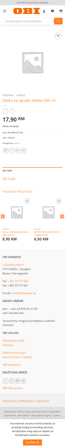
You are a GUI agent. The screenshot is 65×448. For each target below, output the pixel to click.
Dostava (7, 345)
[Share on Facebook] (11, 150)
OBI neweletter (11, 365)
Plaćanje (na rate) (13, 340)
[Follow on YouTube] (23, 381)
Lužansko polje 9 (12, 265)
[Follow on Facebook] (5, 381)
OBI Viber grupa (12, 388)
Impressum (10, 401)
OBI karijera (27, 401)
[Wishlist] (52, 11)
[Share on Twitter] (17, 150)
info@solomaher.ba (24, 293)
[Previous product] (11, 111)
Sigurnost (43, 401)
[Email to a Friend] (23, 150)
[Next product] (5, 111)
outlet (21, 95)
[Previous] (3, 223)
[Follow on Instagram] (11, 381)
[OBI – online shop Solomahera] (26, 11)
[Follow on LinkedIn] (17, 381)
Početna (7, 95)
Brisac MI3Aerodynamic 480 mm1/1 (15, 233)
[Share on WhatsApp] (5, 150)
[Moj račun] (44, 11)
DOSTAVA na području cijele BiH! (32, 2)
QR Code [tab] (7, 170)
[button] (4, 11)
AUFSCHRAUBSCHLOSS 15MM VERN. (46, 233)
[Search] (58, 21)
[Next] (62, 223)
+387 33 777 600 (18, 281)
